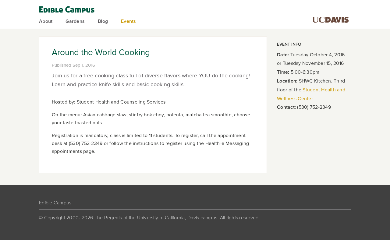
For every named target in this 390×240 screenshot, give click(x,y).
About (45, 21)
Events (128, 21)
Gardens (75, 21)
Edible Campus (55, 203)
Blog (103, 21)
